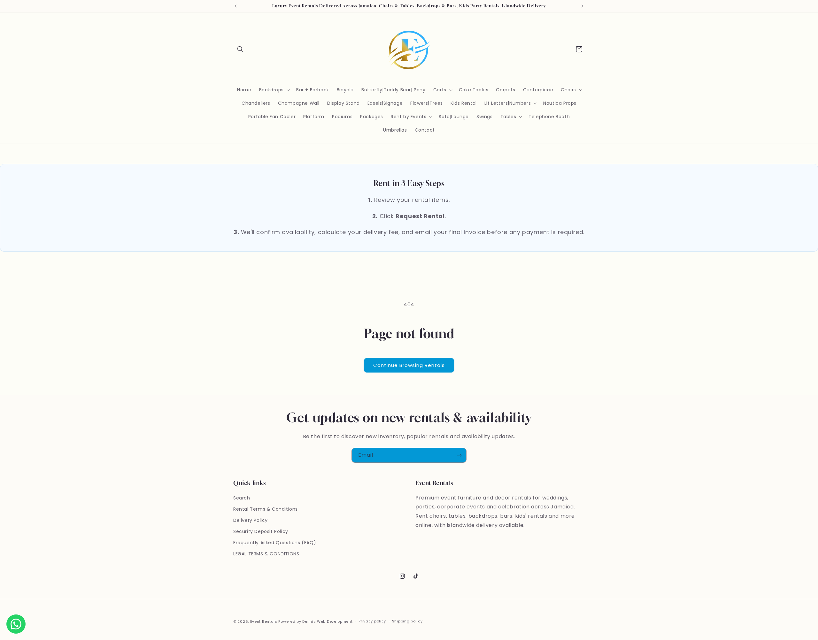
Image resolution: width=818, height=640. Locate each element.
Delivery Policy (250, 520)
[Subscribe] (459, 455)
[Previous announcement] (235, 6)
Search (241, 498)
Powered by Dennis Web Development (315, 621)
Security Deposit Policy (260, 531)
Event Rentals (263, 621)
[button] (240, 49)
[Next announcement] (582, 6)
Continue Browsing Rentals (409, 365)
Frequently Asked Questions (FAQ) (274, 542)
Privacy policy (372, 621)
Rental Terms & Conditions (265, 509)
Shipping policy (407, 621)
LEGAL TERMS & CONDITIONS (266, 554)
